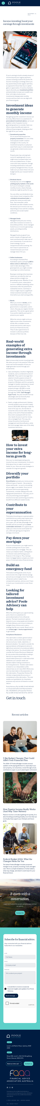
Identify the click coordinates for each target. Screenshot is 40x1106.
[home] (14, 3)
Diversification (10, 481)
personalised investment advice (16, 121)
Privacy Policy (14, 1103)
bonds (25, 303)
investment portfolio (26, 90)
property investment (16, 138)
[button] (3, 3)
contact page (13, 629)
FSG (8, 1103)
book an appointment (25, 629)
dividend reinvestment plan (20, 198)
